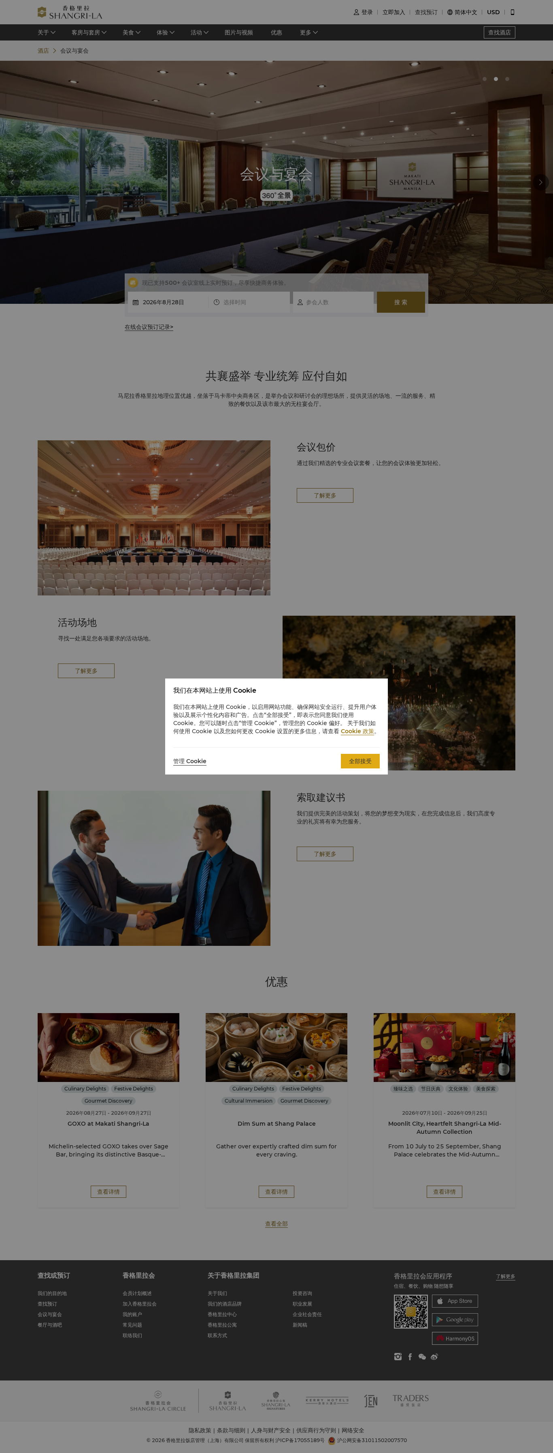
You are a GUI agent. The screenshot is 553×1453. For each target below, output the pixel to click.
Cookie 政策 (357, 731)
